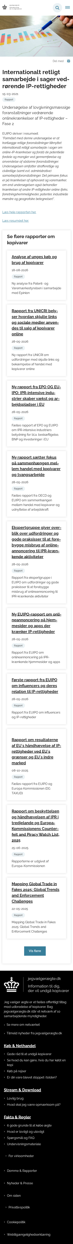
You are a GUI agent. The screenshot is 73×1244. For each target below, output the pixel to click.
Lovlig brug (15, 1098)
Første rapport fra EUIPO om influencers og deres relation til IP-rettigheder (35, 686)
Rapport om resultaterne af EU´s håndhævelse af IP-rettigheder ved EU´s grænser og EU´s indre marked (36, 751)
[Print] (68, 61)
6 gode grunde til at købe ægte (29, 1125)
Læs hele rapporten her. (19, 212)
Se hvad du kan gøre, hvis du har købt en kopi (36, 1062)
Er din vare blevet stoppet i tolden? (32, 1077)
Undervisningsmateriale (24, 1144)
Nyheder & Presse (20, 1183)
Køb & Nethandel (20, 1045)
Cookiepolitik (16, 1222)
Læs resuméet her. (15, 221)
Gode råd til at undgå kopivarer (29, 1054)
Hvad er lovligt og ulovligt (25, 1132)
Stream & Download (22, 1090)
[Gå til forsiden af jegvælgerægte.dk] (11, 8)
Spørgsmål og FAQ (20, 1138)
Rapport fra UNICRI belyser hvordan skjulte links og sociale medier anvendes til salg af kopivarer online (35, 322)
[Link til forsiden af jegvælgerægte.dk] (36, 985)
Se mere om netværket (23, 1025)
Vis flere (35, 951)
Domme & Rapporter (22, 1171)
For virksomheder (21, 1156)
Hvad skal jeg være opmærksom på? (34, 1104)
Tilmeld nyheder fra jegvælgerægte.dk (34, 1033)
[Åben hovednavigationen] (69, 8)
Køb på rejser (16, 1071)
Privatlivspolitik (19, 1207)
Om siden (14, 1196)
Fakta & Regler (17, 1117)
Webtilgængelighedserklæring (28, 1234)
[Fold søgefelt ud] (57, 7)
